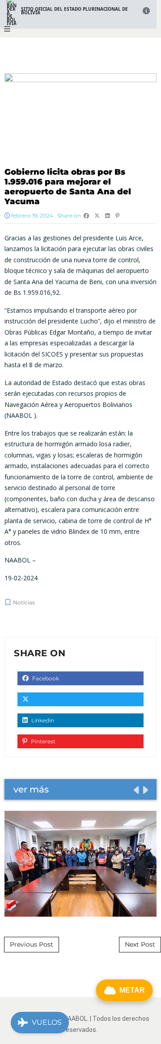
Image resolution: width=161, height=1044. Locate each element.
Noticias (24, 602)
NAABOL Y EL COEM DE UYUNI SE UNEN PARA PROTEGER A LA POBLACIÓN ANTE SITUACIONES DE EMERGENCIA (81, 863)
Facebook (45, 678)
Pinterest (42, 741)
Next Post (140, 944)
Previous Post (31, 944)
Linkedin (42, 720)
